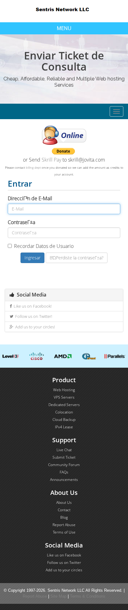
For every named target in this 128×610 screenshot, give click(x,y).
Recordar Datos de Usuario (44, 246)
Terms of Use (64, 532)
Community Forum (64, 464)
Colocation (64, 412)
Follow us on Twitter (64, 562)
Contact (64, 510)
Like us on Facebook (64, 555)
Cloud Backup (64, 419)
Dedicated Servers (64, 404)
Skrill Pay (51, 159)
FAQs (64, 472)
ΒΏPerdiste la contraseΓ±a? (76, 258)
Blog (64, 517)
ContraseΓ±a (21, 222)
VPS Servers (64, 397)
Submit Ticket (64, 457)
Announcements (64, 479)
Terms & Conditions (87, 596)
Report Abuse (64, 524)
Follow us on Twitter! (32, 316)
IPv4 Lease (64, 427)
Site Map (58, 596)
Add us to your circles (64, 570)
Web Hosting (64, 389)
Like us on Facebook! (32, 306)
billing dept (33, 167)
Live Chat (64, 449)
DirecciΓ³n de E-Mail (30, 198)
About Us (64, 502)
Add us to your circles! (34, 327)
